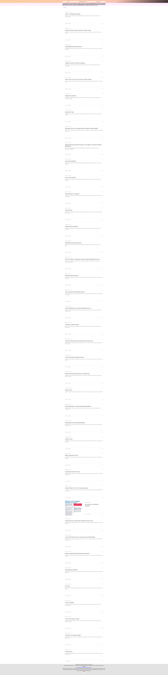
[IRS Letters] (84, 672)
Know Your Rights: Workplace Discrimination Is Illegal (84, 667)
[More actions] (102, 11)
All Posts (64, 7)
